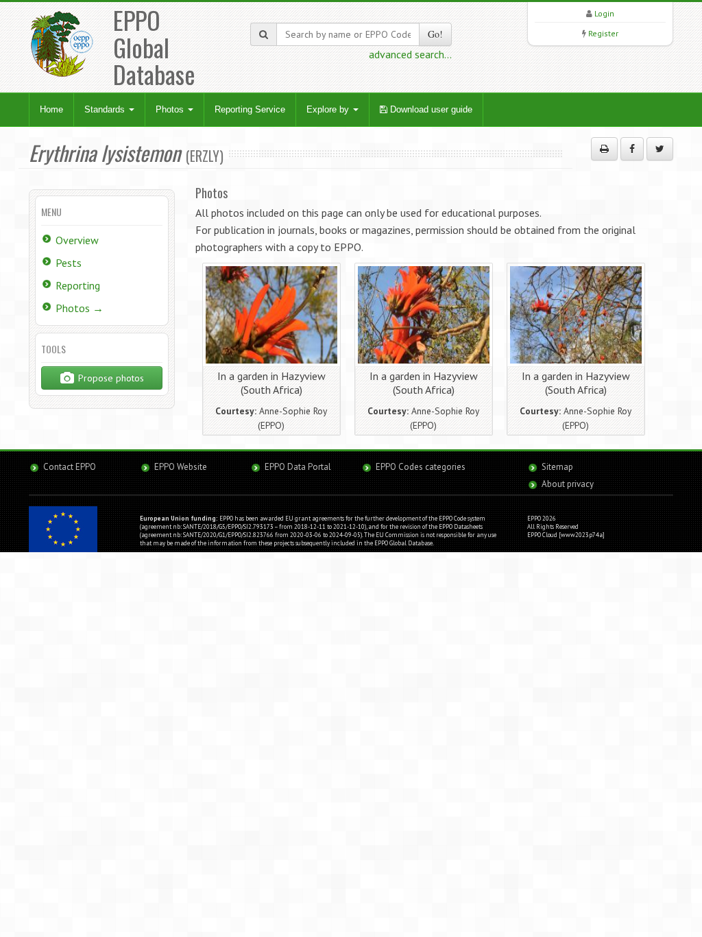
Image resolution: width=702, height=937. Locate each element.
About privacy (568, 484)
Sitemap (557, 467)
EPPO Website (180, 467)
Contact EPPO (69, 467)
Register (603, 33)
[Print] (604, 149)
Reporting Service (250, 109)
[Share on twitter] (659, 149)
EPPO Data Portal (298, 467)
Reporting (78, 285)
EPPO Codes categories (420, 467)
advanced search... (410, 54)
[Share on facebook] (632, 149)
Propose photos (109, 378)
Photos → (80, 308)
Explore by (329, 109)
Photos (171, 109)
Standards (106, 109)
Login (604, 13)
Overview (77, 240)
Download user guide (429, 109)
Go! (435, 33)
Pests (69, 263)
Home (51, 109)
